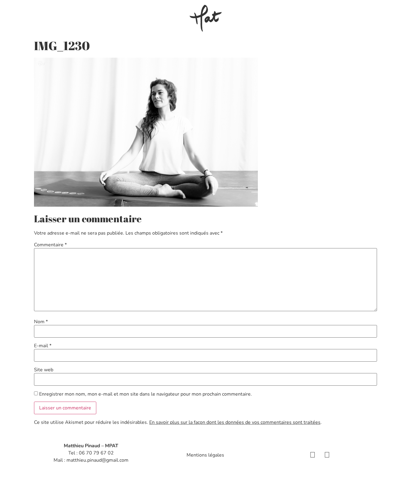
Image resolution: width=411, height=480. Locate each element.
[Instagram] (313, 455)
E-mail (42, 345)
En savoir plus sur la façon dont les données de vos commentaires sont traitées (234, 422)
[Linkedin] (327, 455)
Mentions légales (205, 455)
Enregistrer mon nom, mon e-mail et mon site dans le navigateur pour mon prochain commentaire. (145, 394)
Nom (41, 321)
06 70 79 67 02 (96, 453)
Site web (43, 369)
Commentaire (50, 244)
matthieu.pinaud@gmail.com (97, 460)
